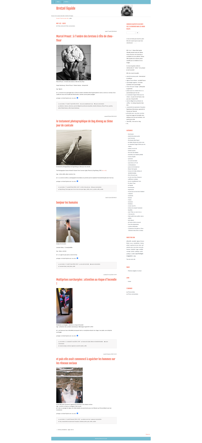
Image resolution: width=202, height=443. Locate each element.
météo (87, 189)
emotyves (130, 201)
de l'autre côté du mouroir (134, 222)
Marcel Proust (105, 106)
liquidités (130, 210)
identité (95, 106)
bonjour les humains (67, 202)
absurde (128, 241)
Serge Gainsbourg (75, 108)
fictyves (130, 197)
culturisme (70, 106)
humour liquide (131, 156)
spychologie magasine (131, 82)
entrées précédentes (62, 429)
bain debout (131, 220)
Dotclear (104, 438)
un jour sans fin (132, 206)
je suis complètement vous (87, 103)
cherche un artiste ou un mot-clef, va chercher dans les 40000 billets (135, 26)
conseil (61, 345)
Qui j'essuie (131, 134)
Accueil (57, 18)
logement (73, 345)
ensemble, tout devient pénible (135, 154)
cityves (129, 199)
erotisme (69, 345)
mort (91, 189)
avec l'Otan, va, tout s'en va (134, 212)
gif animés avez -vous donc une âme (135, 113)
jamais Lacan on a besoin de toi (134, 90)
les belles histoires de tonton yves (136, 142)
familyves (130, 203)
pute (88, 421)
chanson (66, 106)
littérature (99, 106)
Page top (148, 434)
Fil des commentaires (70, 26)
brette (129, 281)
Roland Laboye (64, 108)
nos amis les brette (85, 264)
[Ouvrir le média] (73, 80)
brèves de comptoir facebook (135, 208)
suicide (101, 189)
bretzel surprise (131, 150)
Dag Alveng (62, 189)
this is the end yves (86, 187)
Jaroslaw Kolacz (63, 266)
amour (131, 243)
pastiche (111, 106)
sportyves (130, 158)
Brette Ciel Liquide (132, 169)
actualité (134, 241)
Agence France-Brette (131, 80)
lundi (68, 266)
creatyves (130, 193)
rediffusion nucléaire (133, 179)
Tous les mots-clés (64, 18)
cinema (142, 243)
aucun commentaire (99, 103)
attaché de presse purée (132, 76)
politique (137, 251)
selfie (69, 108)
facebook (82, 421)
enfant (128, 245)
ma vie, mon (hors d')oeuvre (135, 177)
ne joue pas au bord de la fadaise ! (136, 191)
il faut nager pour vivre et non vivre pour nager (75, 189)
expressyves (131, 189)
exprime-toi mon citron (135, 245)
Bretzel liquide (65, 8)
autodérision (137, 243)
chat (60, 421)
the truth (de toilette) (133, 152)
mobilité (141, 249)
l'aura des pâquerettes (133, 224)
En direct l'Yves (131, 183)
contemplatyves (132, 165)
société (94, 421)
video (127, 121)
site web (104, 170)
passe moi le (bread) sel (133, 167)
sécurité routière (80, 345)
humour (128, 249)
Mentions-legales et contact (135, 270)
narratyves (130, 195)
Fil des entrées (61, 26)
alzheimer (62, 106)
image (137, 249)
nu (93, 189)
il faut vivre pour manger (132, 86)
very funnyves (131, 138)
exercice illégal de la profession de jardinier (83, 106)
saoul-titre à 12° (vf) (133, 162)
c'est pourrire (131, 214)
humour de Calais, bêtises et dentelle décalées (93, 341)
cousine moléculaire (133, 226)
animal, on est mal (86, 419)
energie (65, 345)
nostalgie (128, 251)
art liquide (130, 185)
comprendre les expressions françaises (70, 421)
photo (59, 108)
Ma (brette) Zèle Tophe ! (134, 140)
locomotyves (131, 187)
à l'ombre (135, 43)
